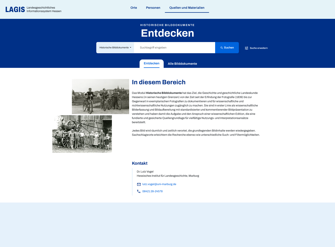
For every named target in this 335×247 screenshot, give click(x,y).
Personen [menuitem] (153, 7)
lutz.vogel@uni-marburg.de (159, 184)
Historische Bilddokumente (114, 47)
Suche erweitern (258, 48)
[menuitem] (152, 63)
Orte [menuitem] (134, 7)
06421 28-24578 (152, 191)
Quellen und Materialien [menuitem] (186, 7)
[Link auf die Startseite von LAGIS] (35, 9)
